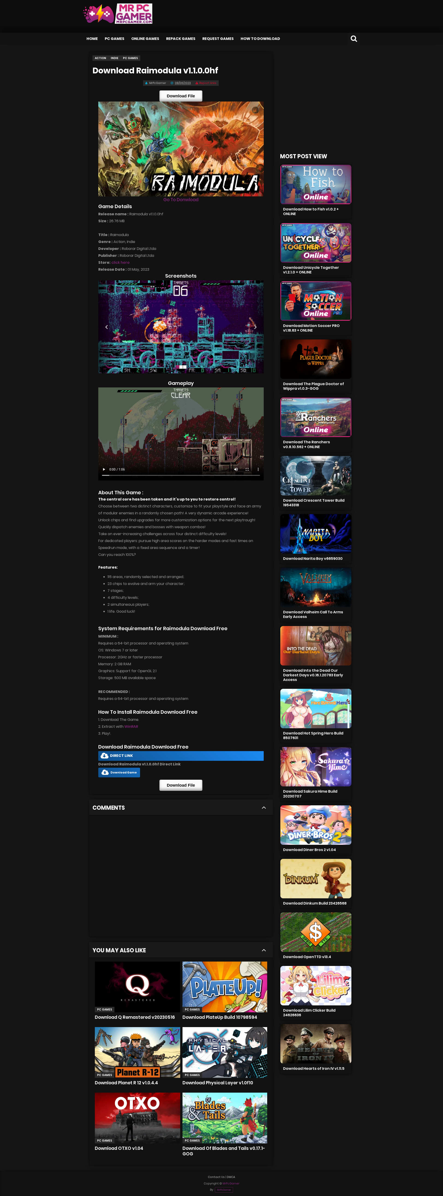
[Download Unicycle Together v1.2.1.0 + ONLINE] (315, 243)
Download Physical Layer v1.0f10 (218, 1083)
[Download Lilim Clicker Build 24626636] (315, 985)
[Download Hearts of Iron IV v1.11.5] (315, 1044)
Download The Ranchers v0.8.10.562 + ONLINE (306, 444)
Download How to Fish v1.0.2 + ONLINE (311, 211)
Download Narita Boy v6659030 (313, 558)
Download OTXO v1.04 (119, 1148)
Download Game (124, 772)
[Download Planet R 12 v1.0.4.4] (137, 1052)
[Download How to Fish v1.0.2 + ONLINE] (315, 184)
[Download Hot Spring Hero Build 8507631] (315, 708)
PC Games (114, 38)
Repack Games (180, 38)
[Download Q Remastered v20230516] (137, 987)
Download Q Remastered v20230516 (135, 1017)
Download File (181, 96)
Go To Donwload (180, 200)
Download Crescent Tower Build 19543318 (313, 503)
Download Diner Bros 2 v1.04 (309, 849)
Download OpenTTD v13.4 (307, 956)
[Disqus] (181, 877)
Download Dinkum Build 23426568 (315, 903)
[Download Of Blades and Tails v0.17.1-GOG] (225, 1118)
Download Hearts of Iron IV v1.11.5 (313, 1068)
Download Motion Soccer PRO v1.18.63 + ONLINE (311, 328)
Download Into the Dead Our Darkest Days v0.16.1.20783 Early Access (313, 675)
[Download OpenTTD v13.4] (315, 932)
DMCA (231, 1177)
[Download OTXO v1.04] (137, 1118)
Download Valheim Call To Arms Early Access (313, 614)
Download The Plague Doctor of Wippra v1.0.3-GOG (313, 386)
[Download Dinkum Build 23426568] (315, 878)
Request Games (218, 38)
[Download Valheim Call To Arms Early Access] (315, 587)
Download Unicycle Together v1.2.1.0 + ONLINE (311, 270)
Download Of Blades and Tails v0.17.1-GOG (224, 1151)
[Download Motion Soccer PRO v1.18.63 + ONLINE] (315, 301)
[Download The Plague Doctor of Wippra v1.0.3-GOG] (315, 359)
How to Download (260, 38)
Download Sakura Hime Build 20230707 (310, 794)
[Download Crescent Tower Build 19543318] (315, 475)
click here (120, 262)
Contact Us (216, 1177)
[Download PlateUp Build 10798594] (225, 987)
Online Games (145, 38)
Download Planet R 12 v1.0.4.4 (126, 1083)
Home (92, 38)
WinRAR (131, 726)
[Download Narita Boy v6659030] (315, 534)
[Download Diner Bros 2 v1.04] (315, 825)
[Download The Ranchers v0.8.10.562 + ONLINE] (315, 417)
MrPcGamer (224, 1190)
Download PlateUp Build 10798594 (220, 1017)
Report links (207, 83)
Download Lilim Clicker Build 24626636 (309, 1013)
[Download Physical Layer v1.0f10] (225, 1052)
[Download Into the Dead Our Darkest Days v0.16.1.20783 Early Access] (315, 645)
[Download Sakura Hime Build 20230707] (315, 766)
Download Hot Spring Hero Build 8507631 (313, 735)
